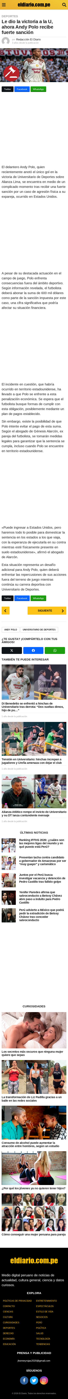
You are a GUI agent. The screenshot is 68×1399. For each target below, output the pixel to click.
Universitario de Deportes (39, 629)
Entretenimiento (46, 1301)
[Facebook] (24, 1380)
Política (41, 1328)
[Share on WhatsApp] (55, 650)
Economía (9, 1339)
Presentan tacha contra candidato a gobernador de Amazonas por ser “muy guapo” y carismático (42, 861)
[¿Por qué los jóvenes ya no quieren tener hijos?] (34, 1168)
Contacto (9, 1306)
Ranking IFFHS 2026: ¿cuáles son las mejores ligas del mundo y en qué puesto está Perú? (41, 843)
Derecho (8, 1333)
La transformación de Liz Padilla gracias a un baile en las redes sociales (32, 1099)
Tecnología (43, 1339)
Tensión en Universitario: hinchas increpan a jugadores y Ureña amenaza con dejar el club (32, 761)
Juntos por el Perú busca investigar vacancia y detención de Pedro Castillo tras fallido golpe (42, 878)
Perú (39, 1322)
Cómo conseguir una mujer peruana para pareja (34, 1234)
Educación (9, 1344)
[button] (4, 4)
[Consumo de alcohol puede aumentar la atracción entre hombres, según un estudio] (34, 1123)
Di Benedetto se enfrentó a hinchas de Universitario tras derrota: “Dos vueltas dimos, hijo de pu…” (33, 707)
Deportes (10, 16)
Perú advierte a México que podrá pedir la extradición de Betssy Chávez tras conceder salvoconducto (41, 915)
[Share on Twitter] (12, 650)
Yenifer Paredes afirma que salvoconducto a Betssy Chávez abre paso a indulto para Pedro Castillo (40, 897)
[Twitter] (34, 1380)
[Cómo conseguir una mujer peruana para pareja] (34, 1212)
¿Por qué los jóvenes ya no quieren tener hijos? (34, 1188)
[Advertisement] (34, 129)
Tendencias (43, 1344)
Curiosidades (11, 1322)
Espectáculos (45, 1306)
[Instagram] (44, 1380)
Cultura (8, 1317)
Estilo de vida (44, 1311)
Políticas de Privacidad (17, 1301)
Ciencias (8, 1311)
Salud (39, 1333)
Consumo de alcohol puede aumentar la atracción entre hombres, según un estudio (30, 1144)
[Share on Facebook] (33, 650)
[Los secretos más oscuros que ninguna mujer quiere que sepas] (34, 1030)
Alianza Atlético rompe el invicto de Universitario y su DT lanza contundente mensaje (34, 813)
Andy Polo (10, 629)
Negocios (42, 1317)
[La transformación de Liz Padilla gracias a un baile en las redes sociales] (34, 1077)
